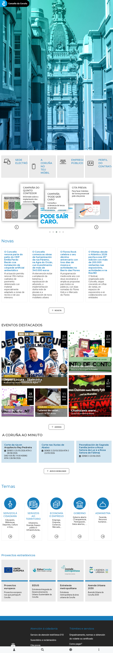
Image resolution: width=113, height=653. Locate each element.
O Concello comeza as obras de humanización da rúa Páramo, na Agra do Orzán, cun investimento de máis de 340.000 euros (42, 261)
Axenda (58, 427)
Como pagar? (75, 644)
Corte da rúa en (18, 446)
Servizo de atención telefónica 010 (47, 635)
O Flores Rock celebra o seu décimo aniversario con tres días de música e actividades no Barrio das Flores (70, 261)
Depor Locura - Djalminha (23, 379)
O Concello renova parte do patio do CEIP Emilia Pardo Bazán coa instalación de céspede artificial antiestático (14, 261)
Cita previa (35, 645)
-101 (103, 614)
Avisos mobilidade (58, 471)
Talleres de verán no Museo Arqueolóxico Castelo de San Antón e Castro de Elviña (48, 413)
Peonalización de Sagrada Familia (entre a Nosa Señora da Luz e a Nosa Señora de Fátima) (94, 449)
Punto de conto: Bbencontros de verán (13, 413)
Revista (58, 310)
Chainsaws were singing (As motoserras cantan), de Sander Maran (86, 413)
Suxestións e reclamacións (43, 640)
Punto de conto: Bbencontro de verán (85, 369)
